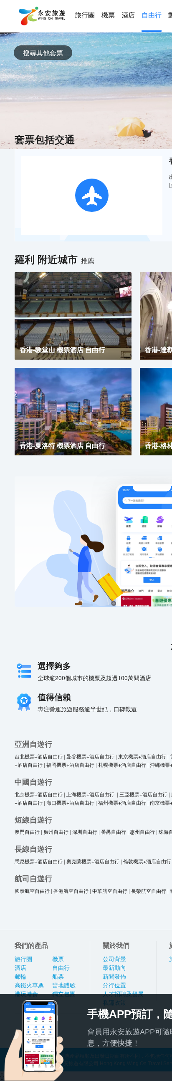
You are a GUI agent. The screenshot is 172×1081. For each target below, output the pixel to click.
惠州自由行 (142, 831)
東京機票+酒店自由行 (142, 756)
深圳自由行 (84, 831)
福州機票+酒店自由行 (122, 802)
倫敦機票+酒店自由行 (147, 861)
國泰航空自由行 (32, 890)
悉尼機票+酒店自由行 (39, 861)
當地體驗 (64, 985)
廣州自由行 (55, 831)
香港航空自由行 (71, 890)
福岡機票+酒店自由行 (70, 764)
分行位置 (114, 985)
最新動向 (114, 967)
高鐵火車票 (29, 985)
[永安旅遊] (41, 16)
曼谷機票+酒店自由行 (90, 756)
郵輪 (20, 976)
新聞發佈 (114, 976)
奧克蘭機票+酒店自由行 (92, 861)
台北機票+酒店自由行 (39, 756)
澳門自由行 (27, 831)
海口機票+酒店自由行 (70, 802)
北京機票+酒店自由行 (39, 794)
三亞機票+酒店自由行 (143, 794)
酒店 (128, 15)
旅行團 (85, 15)
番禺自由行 (113, 831)
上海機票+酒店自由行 (91, 794)
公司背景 (114, 959)
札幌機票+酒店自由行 (122, 764)
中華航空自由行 (109, 890)
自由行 (152, 15)
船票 (58, 976)
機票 (108, 15)
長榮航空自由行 (148, 890)
